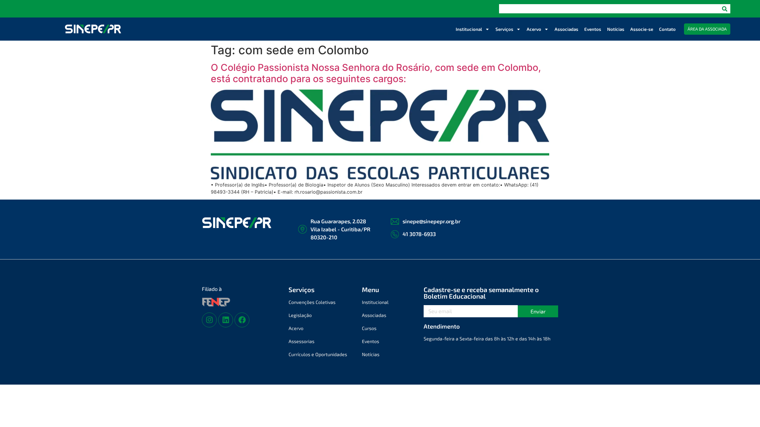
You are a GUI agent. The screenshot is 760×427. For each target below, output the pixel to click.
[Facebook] (242, 320)
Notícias (615, 29)
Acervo (534, 29)
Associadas (566, 29)
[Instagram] (209, 320)
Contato (667, 29)
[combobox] (609, 8)
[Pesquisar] (724, 8)
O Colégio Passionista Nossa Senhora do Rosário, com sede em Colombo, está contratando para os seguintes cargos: (376, 73)
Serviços (504, 29)
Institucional (469, 29)
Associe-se (641, 29)
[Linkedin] (225, 320)
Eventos (592, 29)
